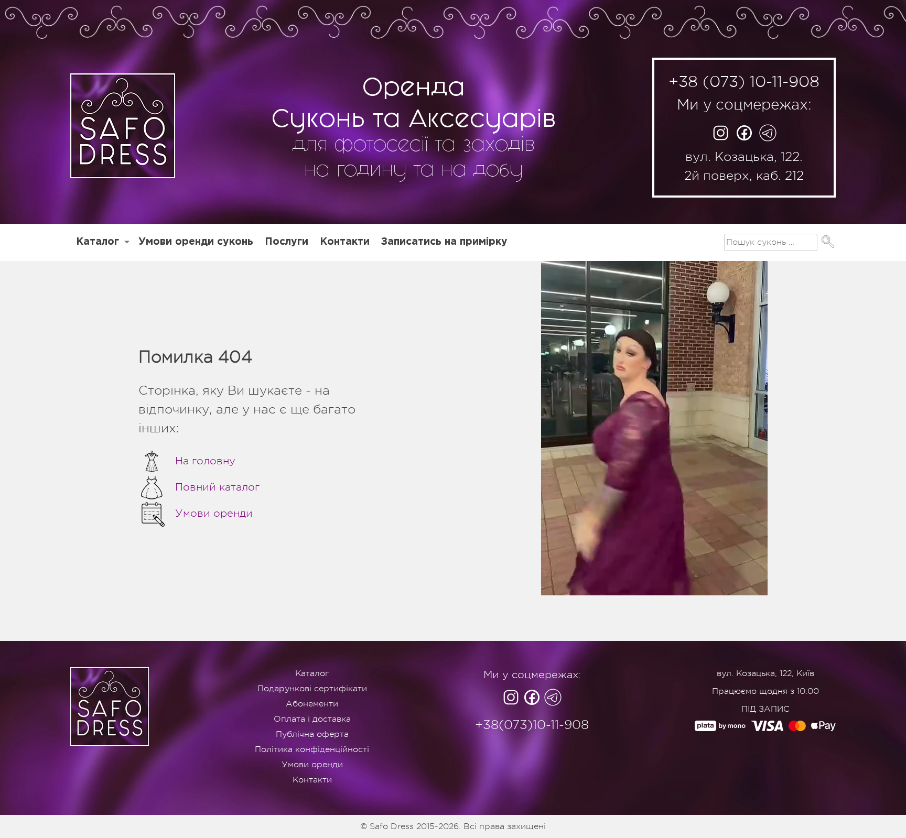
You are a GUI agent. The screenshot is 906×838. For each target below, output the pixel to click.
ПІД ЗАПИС (765, 709)
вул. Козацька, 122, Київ (765, 673)
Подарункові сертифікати (312, 688)
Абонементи (312, 704)
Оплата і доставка (312, 719)
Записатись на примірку (444, 241)
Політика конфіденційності (312, 749)
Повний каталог (217, 487)
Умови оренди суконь (195, 241)
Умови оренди (214, 513)
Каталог (97, 241)
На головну (205, 461)
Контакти (345, 241)
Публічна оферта (312, 734)
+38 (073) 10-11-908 (743, 82)
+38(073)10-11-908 (532, 724)
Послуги (286, 241)
